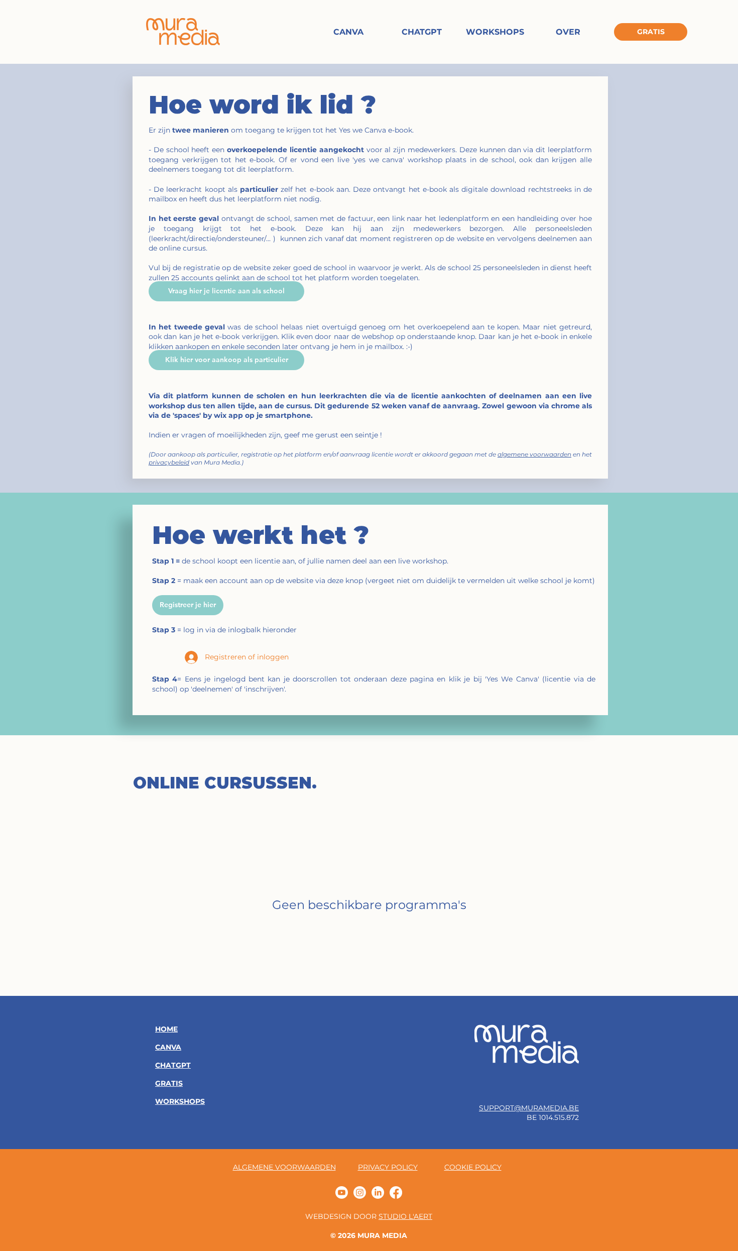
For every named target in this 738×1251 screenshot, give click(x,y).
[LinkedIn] (378, 1192)
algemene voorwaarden (534, 454)
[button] (187, 605)
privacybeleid (169, 462)
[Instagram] (359, 1192)
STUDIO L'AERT (405, 1216)
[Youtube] (341, 1192)
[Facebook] (396, 1192)
